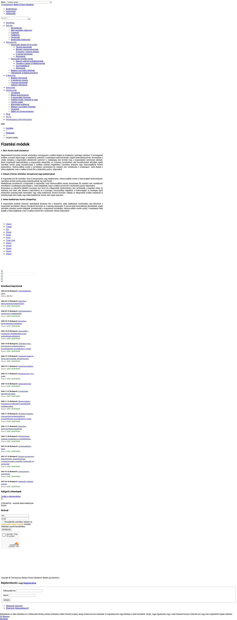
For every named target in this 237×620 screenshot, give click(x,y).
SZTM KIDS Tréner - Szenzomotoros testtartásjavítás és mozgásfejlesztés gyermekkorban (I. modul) (16, 346)
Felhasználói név (9, 591)
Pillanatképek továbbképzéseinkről (24, 73)
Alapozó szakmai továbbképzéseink (29, 61)
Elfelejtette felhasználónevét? (17, 608)
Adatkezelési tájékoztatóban (12, 524)
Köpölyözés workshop (25, 366)
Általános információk (19, 78)
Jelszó (5, 595)
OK (1, 616)
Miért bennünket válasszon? (21, 30)
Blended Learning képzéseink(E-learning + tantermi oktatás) (27, 50)
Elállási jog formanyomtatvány (22, 111)
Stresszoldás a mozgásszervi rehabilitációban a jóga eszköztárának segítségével (14, 333)
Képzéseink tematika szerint (22, 59)
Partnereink (15, 37)
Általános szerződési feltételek (23, 70)
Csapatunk (15, 32)
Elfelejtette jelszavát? (14, 606)
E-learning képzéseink (24, 54)
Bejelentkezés (11, 9)
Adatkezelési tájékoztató (20, 39)
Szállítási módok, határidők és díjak (24, 100)
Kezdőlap (10, 22)
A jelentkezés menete (19, 80)
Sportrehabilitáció (22, 66)
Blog (8, 114)
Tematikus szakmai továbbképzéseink (30, 63)
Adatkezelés (11, 13)
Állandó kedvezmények (20, 95)
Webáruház (11, 90)
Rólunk (9, 25)
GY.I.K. (8, 116)
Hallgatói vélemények (19, 85)
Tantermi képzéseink (24, 47)
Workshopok (20, 56)
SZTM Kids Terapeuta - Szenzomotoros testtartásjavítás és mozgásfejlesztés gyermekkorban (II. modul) (17, 416)
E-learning (11, 75)
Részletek (4, 619)
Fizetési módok (17, 102)
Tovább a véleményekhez (11, 496)
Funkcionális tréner (24, 384)
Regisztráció (11, 11)
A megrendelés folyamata (21, 97)
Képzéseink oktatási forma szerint (24, 45)
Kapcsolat (10, 87)
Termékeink (15, 93)
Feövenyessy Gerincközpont (19, 119)
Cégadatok (15, 109)
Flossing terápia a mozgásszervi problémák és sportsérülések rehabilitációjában (15, 403)
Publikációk (15, 35)
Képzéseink (11, 42)
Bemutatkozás (16, 28)
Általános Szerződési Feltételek (23, 107)
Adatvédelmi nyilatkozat (20, 104)
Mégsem (6, 616)
